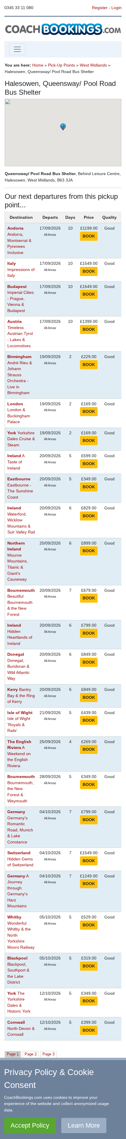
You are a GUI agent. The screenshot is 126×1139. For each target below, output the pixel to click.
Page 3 (48, 1054)
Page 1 (13, 1054)
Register (100, 7)
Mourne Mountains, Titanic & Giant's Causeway (17, 561)
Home (37, 65)
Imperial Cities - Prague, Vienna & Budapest (20, 298)
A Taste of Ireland (15, 462)
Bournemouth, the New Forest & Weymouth (21, 788)
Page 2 (31, 1054)
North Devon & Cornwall (21, 1028)
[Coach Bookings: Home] (63, 28)
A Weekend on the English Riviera (19, 754)
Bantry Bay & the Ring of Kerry (21, 695)
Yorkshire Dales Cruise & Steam (21, 439)
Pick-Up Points (61, 65)
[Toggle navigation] (17, 49)
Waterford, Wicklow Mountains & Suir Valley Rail (21, 520)
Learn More (84, 1125)
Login (116, 7)
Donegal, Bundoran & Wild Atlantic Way (18, 666)
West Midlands (93, 65)
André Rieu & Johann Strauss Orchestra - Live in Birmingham (19, 375)
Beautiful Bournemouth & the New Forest (21, 602)
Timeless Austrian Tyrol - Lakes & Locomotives (20, 333)
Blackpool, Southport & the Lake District (18, 970)
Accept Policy (30, 1125)
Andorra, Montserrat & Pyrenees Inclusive (19, 240)
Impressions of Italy (21, 269)
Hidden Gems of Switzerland (20, 859)
